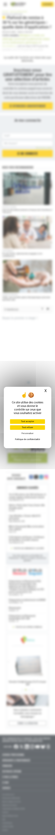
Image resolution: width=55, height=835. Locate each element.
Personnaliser (27, 433)
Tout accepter (27, 421)
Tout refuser (27, 427)
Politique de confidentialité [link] (27, 439)
